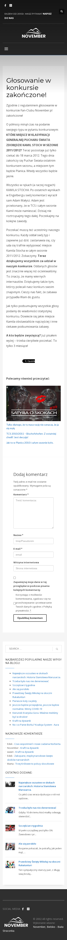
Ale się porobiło (21, 689)
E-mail (17, 548)
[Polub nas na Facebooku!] (23, 909)
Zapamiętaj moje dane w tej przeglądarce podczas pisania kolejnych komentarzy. (31, 585)
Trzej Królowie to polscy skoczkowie (34, 763)
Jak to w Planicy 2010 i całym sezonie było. (29, 442)
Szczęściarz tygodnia (24, 685)
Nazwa (18, 535)
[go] (57, 649)
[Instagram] (10, 5)
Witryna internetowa (26, 562)
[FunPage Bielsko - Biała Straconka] (5, 5)
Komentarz (21, 494)
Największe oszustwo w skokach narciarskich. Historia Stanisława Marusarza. (37, 786)
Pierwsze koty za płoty (25, 701)
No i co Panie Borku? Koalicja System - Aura (36, 724)
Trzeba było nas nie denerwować (31, 681)
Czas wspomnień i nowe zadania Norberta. (37, 744)
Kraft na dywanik (22, 720)
